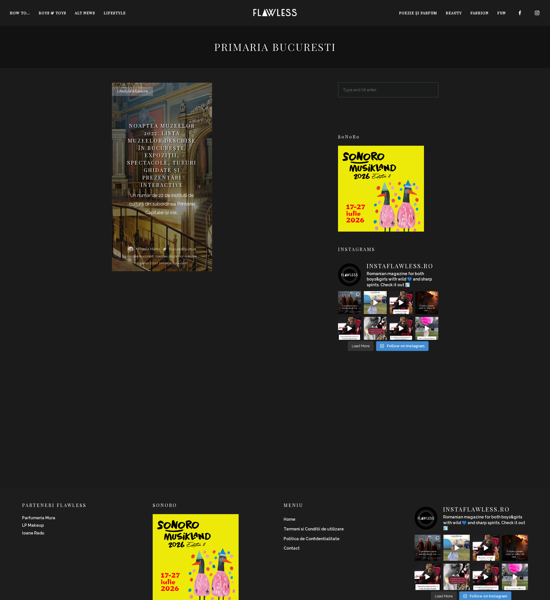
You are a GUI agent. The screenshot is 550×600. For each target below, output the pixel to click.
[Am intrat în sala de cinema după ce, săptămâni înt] (426, 302)
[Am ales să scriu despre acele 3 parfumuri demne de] (375, 328)
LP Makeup (33, 525)
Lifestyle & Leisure (132, 91)
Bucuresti (176, 249)
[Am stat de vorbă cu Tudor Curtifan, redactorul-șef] (401, 302)
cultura (190, 249)
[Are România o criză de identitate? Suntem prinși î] (349, 328)
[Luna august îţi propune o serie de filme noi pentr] (349, 302)
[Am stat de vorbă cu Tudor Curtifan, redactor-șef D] (401, 328)
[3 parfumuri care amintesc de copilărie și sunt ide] (375, 302)
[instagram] (537, 12)
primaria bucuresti (173, 263)
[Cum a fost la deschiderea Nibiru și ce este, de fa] (426, 328)
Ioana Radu (33, 533)
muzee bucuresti (140, 256)
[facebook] (520, 12)
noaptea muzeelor (169, 256)
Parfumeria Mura (38, 518)
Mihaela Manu (148, 249)
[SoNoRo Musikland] (381, 228)
